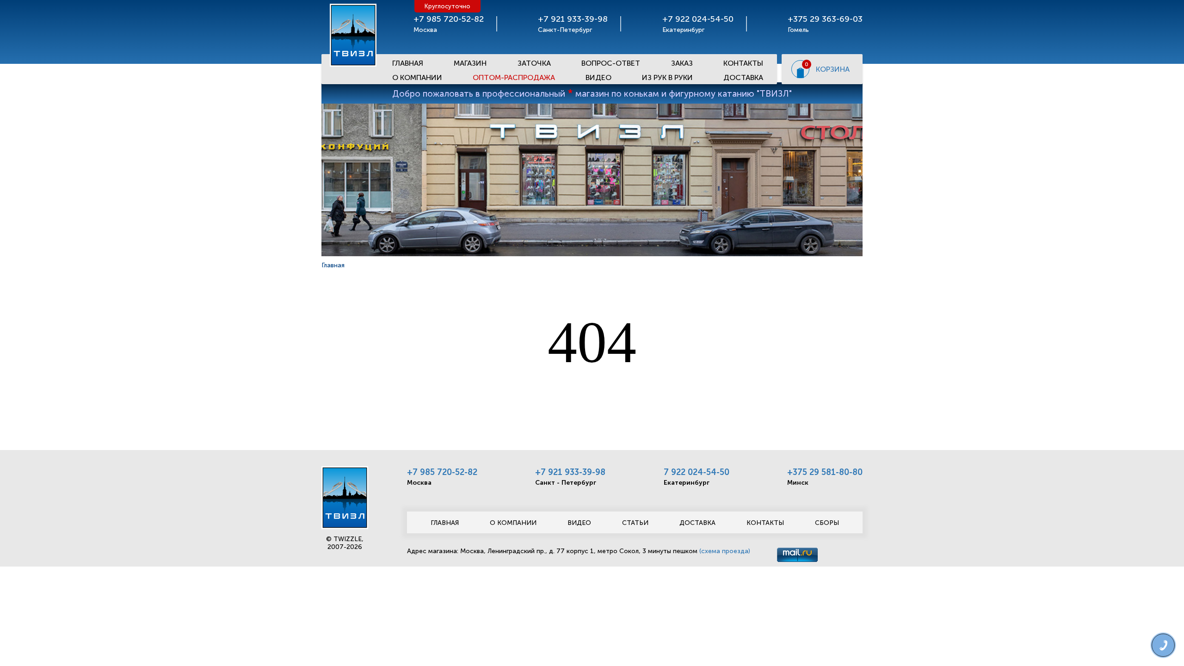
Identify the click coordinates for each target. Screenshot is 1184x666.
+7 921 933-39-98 (570, 472)
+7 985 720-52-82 (442, 472)
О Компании (417, 77)
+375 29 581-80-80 (825, 472)
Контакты (743, 63)
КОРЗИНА (833, 69)
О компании (513, 523)
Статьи (635, 523)
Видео (598, 77)
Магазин (470, 63)
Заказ (682, 63)
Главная (407, 63)
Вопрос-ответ (610, 63)
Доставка (743, 77)
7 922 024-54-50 (696, 472)
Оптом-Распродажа (514, 77)
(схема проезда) (724, 551)
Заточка (534, 63)
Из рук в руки (667, 77)
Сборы (827, 523)
